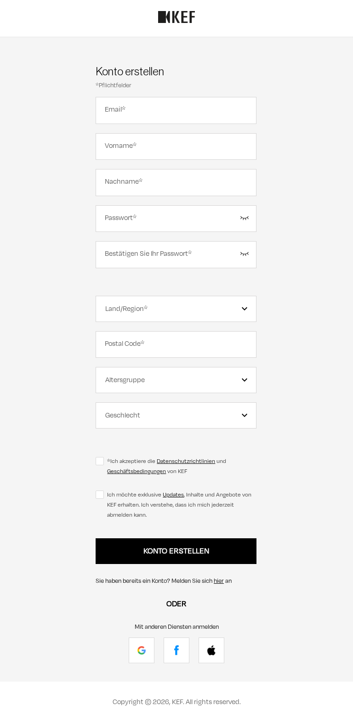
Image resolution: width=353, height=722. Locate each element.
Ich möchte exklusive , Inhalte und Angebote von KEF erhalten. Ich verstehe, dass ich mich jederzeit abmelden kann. (179, 505)
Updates (173, 495)
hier (219, 581)
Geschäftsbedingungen (136, 471)
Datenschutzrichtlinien (186, 461)
